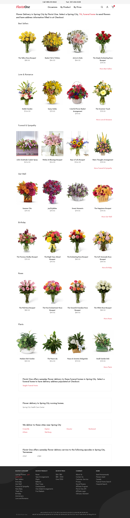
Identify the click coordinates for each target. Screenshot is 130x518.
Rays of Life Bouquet (77, 160)
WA (81, 514)
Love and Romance (21, 498)
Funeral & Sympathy (22, 486)
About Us (79, 474)
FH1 (93, 514)
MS (33, 514)
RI (65, 514)
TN (80, 14)
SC (67, 514)
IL (67, 512)
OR (62, 514)
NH (44, 514)
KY (72, 512)
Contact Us (79, 477)
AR (45, 512)
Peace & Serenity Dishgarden (77, 359)
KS (70, 512)
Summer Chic (27, 208)
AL (43, 512)
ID (66, 512)
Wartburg (48, 432)
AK (41, 512)
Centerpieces (40, 486)
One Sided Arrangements (44, 489)
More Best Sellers (106, 69)
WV (85, 514)
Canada (98, 479)
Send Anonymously (102, 474)
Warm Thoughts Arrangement (102, 160)
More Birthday (107, 267)
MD (78, 512)
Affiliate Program (82, 486)
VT (79, 514)
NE (42, 514)
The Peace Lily (52, 359)
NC (38, 514)
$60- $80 (59, 474)
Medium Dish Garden (27, 359)
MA (76, 512)
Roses (37, 474)
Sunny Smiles (52, 109)
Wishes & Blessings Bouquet (52, 160)
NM (48, 514)
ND (40, 514)
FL (59, 512)
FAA (57, 514)
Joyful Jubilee (52, 208)
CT (53, 512)
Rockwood (92, 429)
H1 (95, 514)
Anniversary (19, 496)
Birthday (18, 494)
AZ (47, 512)
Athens (25, 432)
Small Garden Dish (102, 359)
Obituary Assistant (82, 494)
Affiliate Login (81, 491)
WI (83, 514)
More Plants (108, 367)
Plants (38, 479)
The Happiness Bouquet (102, 208)
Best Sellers (19, 479)
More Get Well (107, 217)
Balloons (38, 482)
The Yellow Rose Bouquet (27, 58)
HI (63, 512)
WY (88, 514)
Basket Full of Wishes (52, 58)
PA (63, 514)
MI (82, 512)
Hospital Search (101, 484)
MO (87, 512)
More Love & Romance (104, 120)
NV (50, 514)
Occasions (52, 7)
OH (55, 514)
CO (51, 512)
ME (80, 512)
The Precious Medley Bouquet (27, 257)
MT (35, 514)
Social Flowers (81, 484)
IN (68, 512)
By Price (77, 7)
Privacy (78, 482)
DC (55, 512)
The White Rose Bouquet (103, 308)
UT (75, 514)
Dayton (47, 429)
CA (49, 512)
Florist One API (81, 489)
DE (57, 512)
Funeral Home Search (103, 482)
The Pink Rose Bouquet (27, 308)
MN (84, 512)
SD (69, 514)
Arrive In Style (78, 58)
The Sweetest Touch (103, 109)
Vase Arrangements (42, 477)
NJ (46, 514)
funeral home (89, 14)
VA (77, 514)
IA (64, 512)
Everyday (18, 482)
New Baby (18, 489)
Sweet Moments (77, 208)
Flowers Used (100, 477)
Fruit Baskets (40, 491)
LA (74, 512)
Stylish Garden (27, 109)
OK (59, 514)
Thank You (18, 491)
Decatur (69, 429)
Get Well (18, 484)
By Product (65, 7)
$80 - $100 (59, 477)
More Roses (108, 318)
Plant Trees (39, 484)
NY (52, 514)
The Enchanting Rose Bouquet (77, 257)
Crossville (26, 429)
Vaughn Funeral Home (30, 385)
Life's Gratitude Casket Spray (27, 160)
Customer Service (82, 479)
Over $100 (59, 479)
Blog (90, 514)
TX (73, 514)
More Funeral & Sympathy (103, 168)
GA (61, 512)
